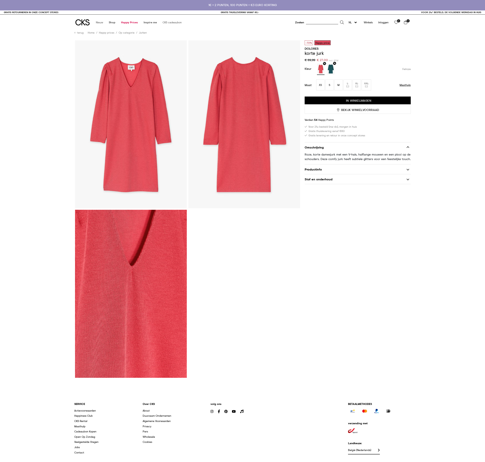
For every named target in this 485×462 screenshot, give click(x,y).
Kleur (308, 68)
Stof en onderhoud (318, 179)
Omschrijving (314, 147)
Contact (79, 452)
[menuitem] (99, 22)
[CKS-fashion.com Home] (82, 22)
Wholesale (149, 437)
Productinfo (313, 169)
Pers (145, 431)
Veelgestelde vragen (86, 442)
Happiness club (83, 416)
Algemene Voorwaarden (157, 421)
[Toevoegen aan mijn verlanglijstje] (405, 42)
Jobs (77, 447)
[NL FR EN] (354, 22)
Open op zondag (84, 437)
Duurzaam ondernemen (157, 416)
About (146, 410)
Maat (308, 85)
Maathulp (79, 426)
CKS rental (80, 421)
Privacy (147, 426)
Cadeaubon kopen (85, 431)
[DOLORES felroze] (321, 69)
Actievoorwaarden (85, 410)
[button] (99, 22)
